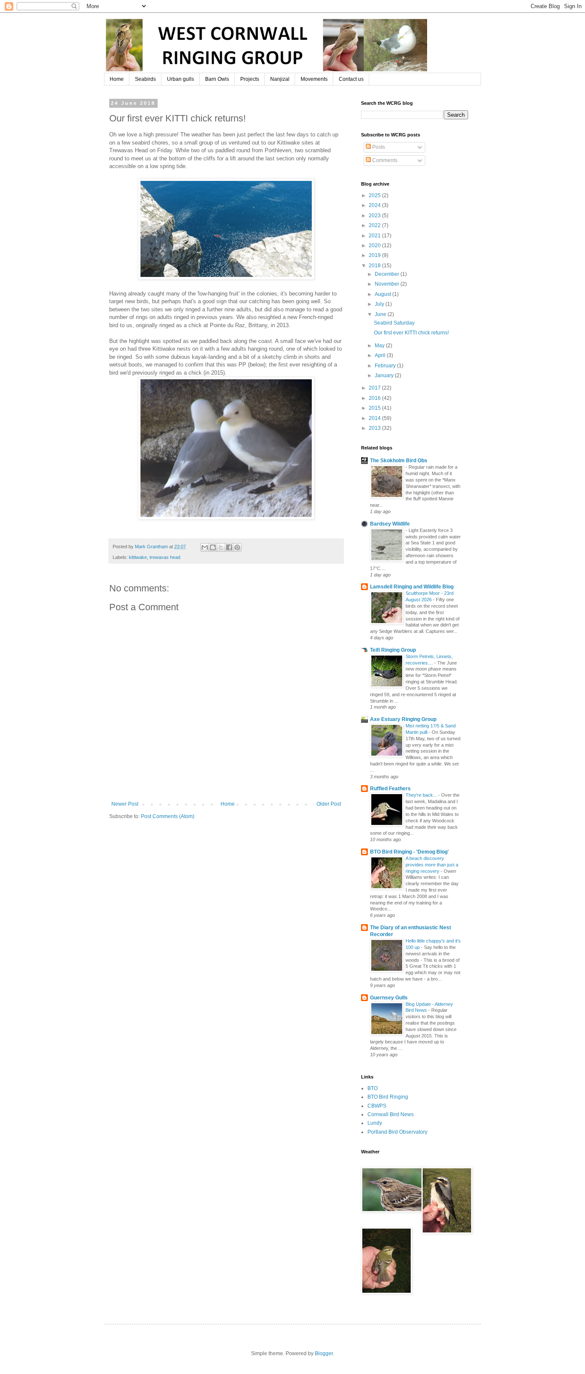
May (380, 346)
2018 (375, 266)
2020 (375, 245)
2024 (375, 205)
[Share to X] (221, 547)
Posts (378, 147)
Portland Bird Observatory (397, 1132)
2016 (375, 398)
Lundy (374, 1123)
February (386, 366)
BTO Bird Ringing (387, 1097)
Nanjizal (280, 79)
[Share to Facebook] (229, 547)
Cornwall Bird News (390, 1114)
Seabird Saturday (394, 323)
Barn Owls (217, 79)
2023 (375, 216)
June (381, 314)
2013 (375, 428)
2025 (375, 195)
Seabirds (145, 79)
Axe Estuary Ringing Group (403, 719)
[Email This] (204, 547)
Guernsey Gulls (389, 998)
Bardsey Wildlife (390, 524)
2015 (375, 408)
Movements (314, 79)
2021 (375, 236)
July (380, 304)
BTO (372, 1088)
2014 (375, 418)
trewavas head (164, 557)
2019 (375, 255)
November (387, 284)
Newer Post (124, 804)
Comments (384, 160)
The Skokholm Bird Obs (398, 461)
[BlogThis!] (213, 547)
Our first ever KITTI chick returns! (411, 333)
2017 (375, 388)
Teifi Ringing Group (393, 650)
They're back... (422, 795)
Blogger (324, 1353)
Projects (249, 79)
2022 (375, 225)
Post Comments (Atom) (167, 816)
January (385, 375)
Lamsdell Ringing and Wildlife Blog (412, 587)
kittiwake (138, 557)
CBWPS (376, 1106)
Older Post (328, 804)
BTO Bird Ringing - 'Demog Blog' (409, 852)
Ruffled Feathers (390, 789)
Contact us (351, 79)
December (387, 274)
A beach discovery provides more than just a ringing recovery (432, 865)
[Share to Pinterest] (237, 547)
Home (117, 79)
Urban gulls (180, 79)
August (383, 294)
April (381, 355)
